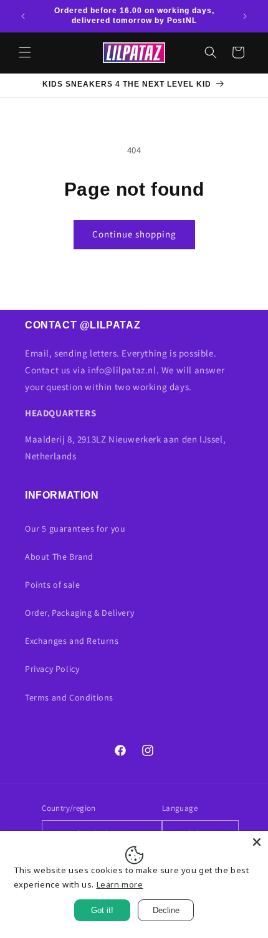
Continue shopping (134, 234)
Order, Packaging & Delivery (79, 612)
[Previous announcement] (23, 16)
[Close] (257, 842)
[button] (25, 52)
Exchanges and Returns (72, 640)
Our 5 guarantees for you (75, 528)
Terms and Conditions (69, 697)
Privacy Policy (52, 668)
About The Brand (59, 556)
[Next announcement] (245, 16)
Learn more (120, 884)
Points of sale (52, 584)
